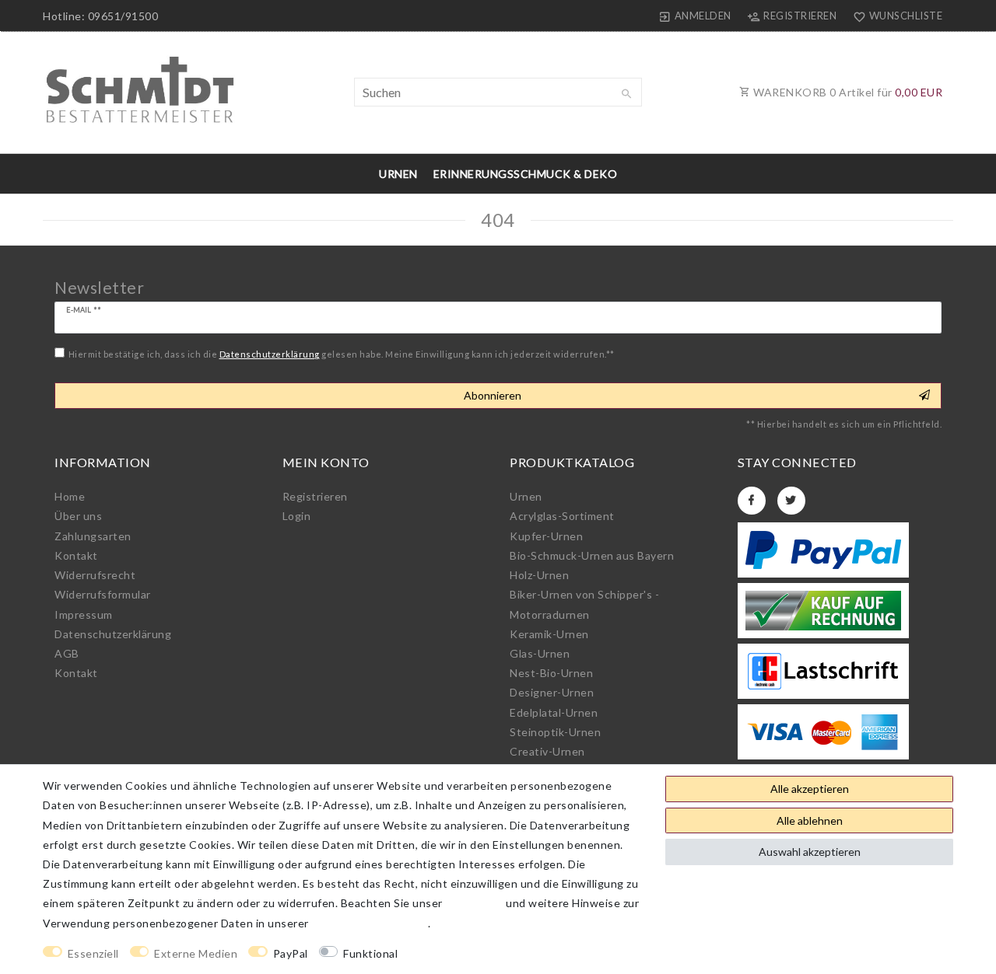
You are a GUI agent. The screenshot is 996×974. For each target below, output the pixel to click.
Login (296, 515)
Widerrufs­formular (102, 594)
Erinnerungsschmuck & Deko (525, 173)
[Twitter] (791, 501)
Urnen (398, 173)
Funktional (370, 953)
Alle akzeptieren (809, 788)
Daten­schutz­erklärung (112, 634)
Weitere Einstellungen (471, 953)
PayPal (290, 953)
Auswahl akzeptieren (810, 851)
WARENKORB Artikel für (847, 92)
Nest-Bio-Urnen (551, 672)
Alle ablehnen (810, 820)
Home (69, 496)
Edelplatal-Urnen (554, 712)
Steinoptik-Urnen (555, 731)
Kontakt (76, 555)
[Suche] (626, 94)
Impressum (83, 614)
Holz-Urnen (539, 574)
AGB (66, 653)
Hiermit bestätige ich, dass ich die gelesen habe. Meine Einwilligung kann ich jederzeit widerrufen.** (341, 354)
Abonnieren (492, 395)
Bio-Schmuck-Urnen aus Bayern (592, 555)
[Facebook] (752, 501)
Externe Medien (195, 953)
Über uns (78, 515)
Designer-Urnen (552, 692)
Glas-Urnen (540, 653)
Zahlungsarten (93, 536)
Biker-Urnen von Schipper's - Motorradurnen (584, 604)
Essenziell (93, 953)
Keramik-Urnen (549, 634)
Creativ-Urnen (547, 751)
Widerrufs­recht (94, 574)
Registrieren (315, 496)
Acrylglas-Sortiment (562, 515)
